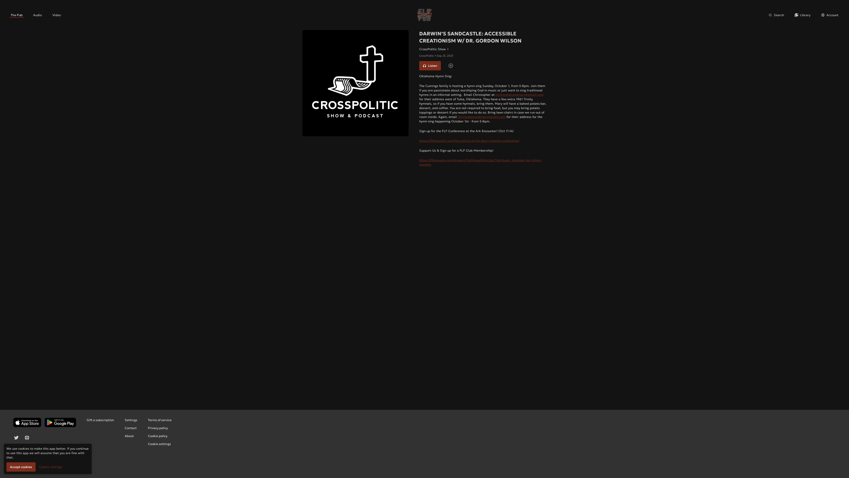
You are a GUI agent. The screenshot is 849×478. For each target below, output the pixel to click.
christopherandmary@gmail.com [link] (519, 95)
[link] (17, 15)
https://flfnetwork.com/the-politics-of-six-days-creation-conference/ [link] (469, 141)
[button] (430, 65)
